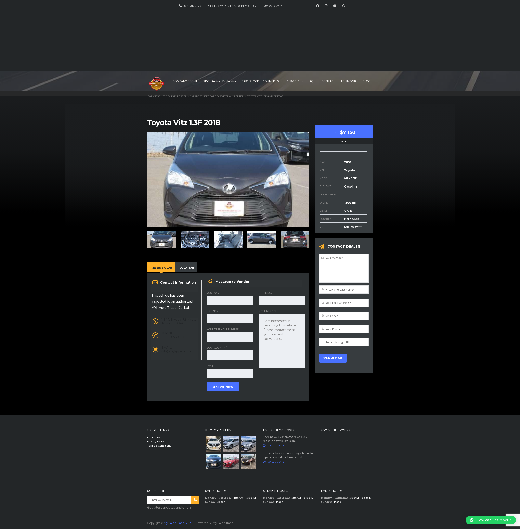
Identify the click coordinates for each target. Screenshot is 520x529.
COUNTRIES (271, 81)
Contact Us (153, 437)
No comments (275, 445)
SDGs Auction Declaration (220, 81)
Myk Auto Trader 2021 (178, 523)
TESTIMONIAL (348, 81)
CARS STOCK (250, 81)
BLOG (366, 81)
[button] (491, 520)
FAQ (310, 81)
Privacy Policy (155, 441)
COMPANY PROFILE (186, 81)
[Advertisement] (260, 37)
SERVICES (293, 81)
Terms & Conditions (159, 445)
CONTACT (328, 81)
